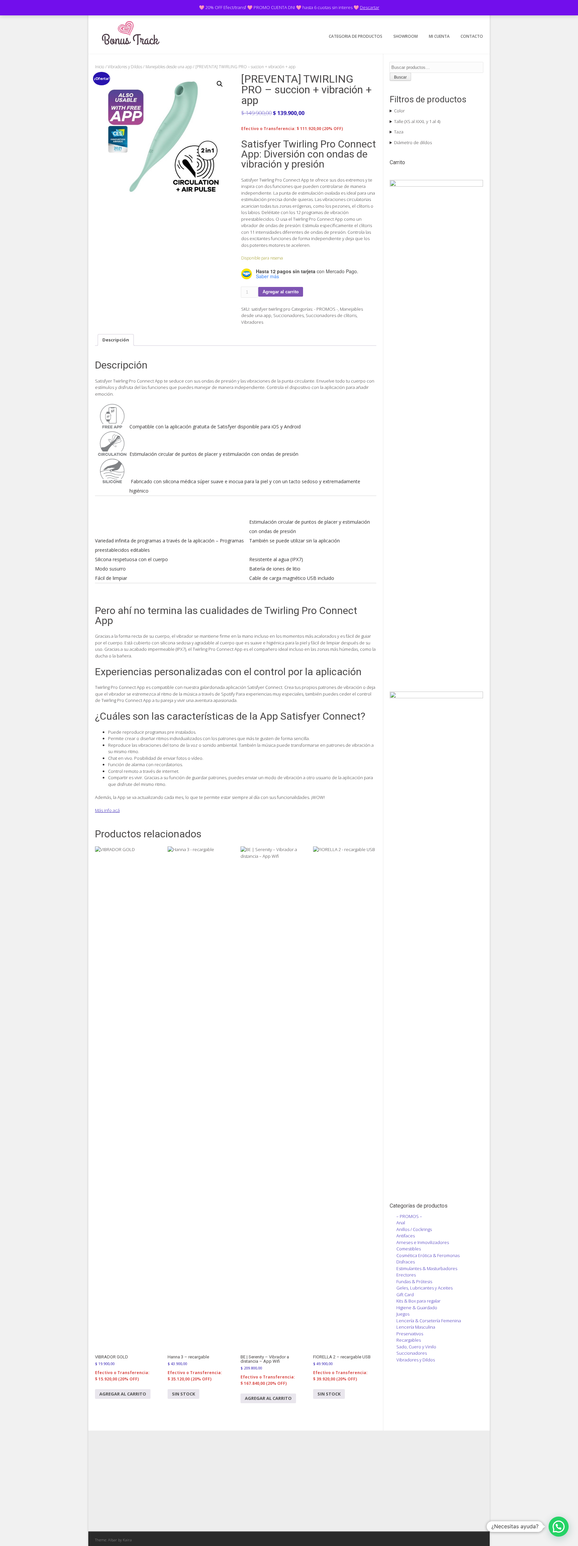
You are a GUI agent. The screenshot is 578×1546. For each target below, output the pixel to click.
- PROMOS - (326, 309)
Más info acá (107, 810)
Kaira (127, 1539)
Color (399, 111)
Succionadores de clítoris (331, 315)
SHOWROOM (405, 36)
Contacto (472, 36)
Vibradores (252, 322)
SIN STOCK (183, 1394)
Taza (398, 132)
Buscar (400, 77)
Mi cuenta (439, 36)
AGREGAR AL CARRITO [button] (122, 1394)
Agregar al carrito (281, 291)
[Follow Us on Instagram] (467, 22)
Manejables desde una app (169, 67)
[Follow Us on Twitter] (457, 22)
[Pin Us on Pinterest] (478, 22)
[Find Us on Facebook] (447, 22)
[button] (220, 84)
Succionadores (288, 315)
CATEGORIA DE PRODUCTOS (355, 36)
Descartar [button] (369, 7)
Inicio (99, 67)
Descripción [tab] (115, 340)
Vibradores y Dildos (125, 67)
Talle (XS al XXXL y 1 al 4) (417, 121)
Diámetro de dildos (413, 142)
